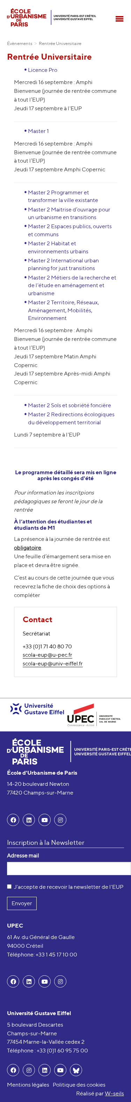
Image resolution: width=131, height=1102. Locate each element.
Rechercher (119, 5)
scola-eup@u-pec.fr (47, 654)
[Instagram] (29, 1070)
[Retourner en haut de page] (115, 1086)
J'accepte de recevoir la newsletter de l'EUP (68, 887)
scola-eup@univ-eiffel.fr (53, 663)
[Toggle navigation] (119, 19)
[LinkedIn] (29, 820)
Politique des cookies (79, 1084)
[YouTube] (44, 820)
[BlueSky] (76, 1070)
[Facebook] (13, 820)
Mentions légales (28, 1084)
